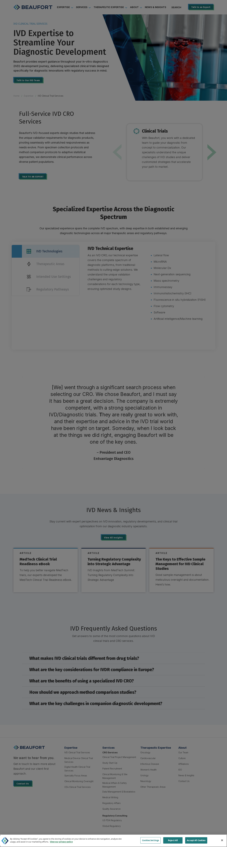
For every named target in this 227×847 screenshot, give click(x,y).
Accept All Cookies (196, 840)
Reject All (173, 840)
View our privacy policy (61, 841)
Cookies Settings (150, 840)
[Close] (222, 840)
